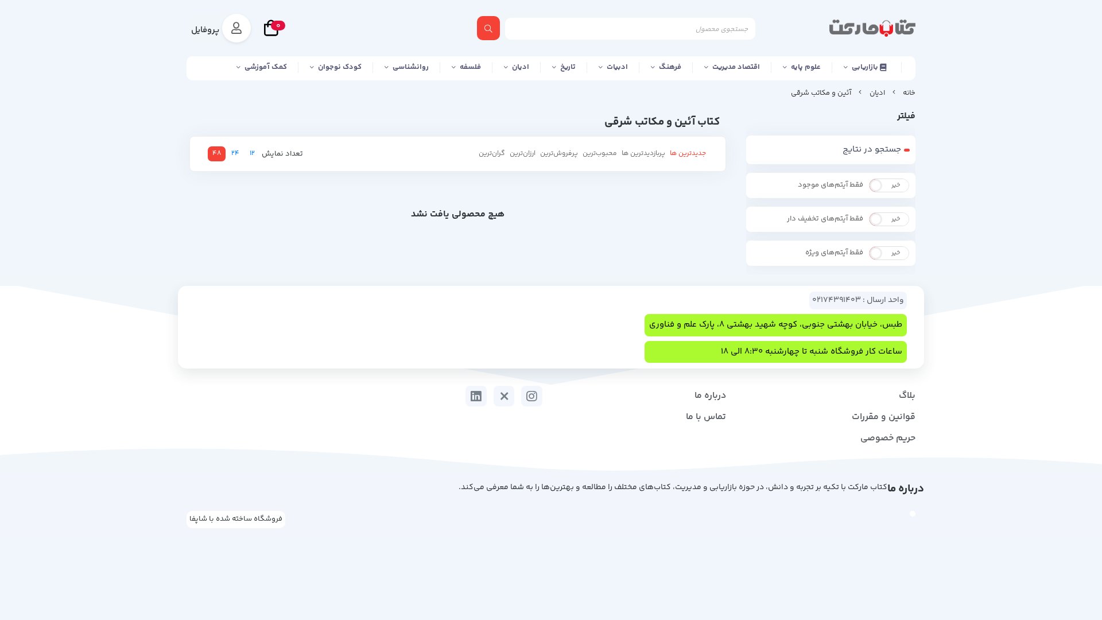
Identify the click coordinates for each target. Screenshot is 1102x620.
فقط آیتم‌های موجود (830, 185)
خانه (909, 93)
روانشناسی (411, 67)
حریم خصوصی (887, 438)
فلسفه (470, 67)
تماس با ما (706, 417)
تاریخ (568, 67)
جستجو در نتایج (872, 149)
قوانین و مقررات (883, 417)
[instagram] (531, 396)
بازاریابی (866, 67)
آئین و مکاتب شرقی (821, 93)
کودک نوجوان (340, 67)
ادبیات (617, 67)
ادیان (520, 67)
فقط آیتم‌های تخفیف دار (825, 218)
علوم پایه (806, 67)
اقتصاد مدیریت (736, 67)
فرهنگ (670, 67)
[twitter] (504, 396)
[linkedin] (476, 396)
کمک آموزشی (266, 67)
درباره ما (710, 396)
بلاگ (907, 396)
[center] (488, 28)
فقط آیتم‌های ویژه (834, 252)
